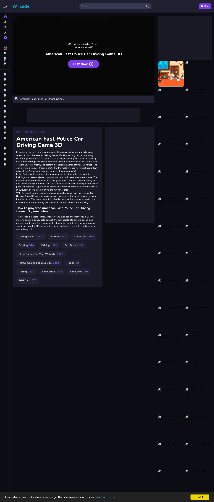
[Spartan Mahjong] (198, 319)
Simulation (52, 271)
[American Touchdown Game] (198, 210)
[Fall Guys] (5, 117)
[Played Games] (5, 37)
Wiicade (20, 6)
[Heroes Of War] (198, 292)
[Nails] (5, 101)
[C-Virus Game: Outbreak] (198, 455)
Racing (26, 271)
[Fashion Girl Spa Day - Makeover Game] (171, 347)
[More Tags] (5, 138)
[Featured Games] (5, 32)
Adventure (84, 236)
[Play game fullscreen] (150, 99)
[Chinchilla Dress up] (198, 265)
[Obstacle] (5, 133)
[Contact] (5, 149)
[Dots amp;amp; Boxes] (198, 374)
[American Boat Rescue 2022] (171, 129)
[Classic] (5, 80)
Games (19, 132)
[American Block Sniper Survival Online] (198, 101)
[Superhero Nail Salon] (198, 238)
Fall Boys (74, 245)
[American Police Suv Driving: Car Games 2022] (171, 210)
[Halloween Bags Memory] (198, 483)
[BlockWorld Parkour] (171, 374)
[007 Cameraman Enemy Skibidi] (171, 74)
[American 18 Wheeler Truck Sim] (171, 101)
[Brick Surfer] (171, 455)
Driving (49, 245)
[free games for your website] (5, 90)
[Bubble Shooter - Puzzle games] (171, 238)
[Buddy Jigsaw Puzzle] (171, 483)
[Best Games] (5, 27)
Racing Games (31, 132)
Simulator (79, 271)
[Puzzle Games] (5, 59)
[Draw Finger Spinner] (171, 292)
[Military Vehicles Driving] (198, 401)
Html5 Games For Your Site (39, 263)
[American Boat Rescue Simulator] (198, 129)
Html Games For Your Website (41, 254)
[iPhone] (5, 85)
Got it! (200, 497)
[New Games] (5, 21)
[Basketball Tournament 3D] (171, 428)
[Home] (5, 16)
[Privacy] (5, 165)
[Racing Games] (5, 48)
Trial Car (27, 280)
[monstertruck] (5, 122)
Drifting (26, 245)
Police (73, 263)
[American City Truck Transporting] (198, 156)
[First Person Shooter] (5, 96)
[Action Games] (5, 53)
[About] (5, 159)
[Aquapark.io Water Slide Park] (171, 319)
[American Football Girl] (198, 183)
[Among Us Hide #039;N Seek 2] (198, 428)
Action (42, 132)
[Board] (5, 112)
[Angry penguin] (171, 401)
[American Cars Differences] (171, 156)
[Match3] (5, 106)
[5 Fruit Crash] (198, 347)
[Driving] (5, 74)
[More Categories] (5, 64)
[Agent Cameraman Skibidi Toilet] (198, 74)
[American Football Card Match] (171, 183)
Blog (206, 6)
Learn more (108, 497)
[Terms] (5, 154)
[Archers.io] (171, 265)
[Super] (5, 128)
